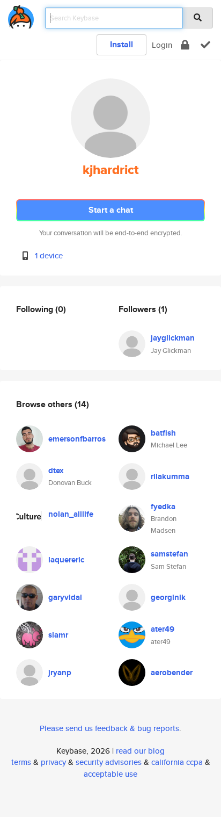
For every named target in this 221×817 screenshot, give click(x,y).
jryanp (59, 672)
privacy (53, 762)
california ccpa (177, 762)
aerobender (172, 672)
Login (162, 44)
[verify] (205, 45)
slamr (58, 635)
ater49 (162, 629)
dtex (56, 470)
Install (121, 44)
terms (21, 762)
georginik (168, 597)
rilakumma (170, 476)
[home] (21, 15)
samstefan (169, 554)
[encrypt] (185, 45)
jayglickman (173, 338)
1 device (49, 255)
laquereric (66, 560)
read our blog (140, 750)
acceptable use (110, 773)
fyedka (163, 506)
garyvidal (65, 597)
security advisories (109, 762)
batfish (163, 433)
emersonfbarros (77, 439)
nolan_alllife (70, 514)
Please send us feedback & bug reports (109, 728)
